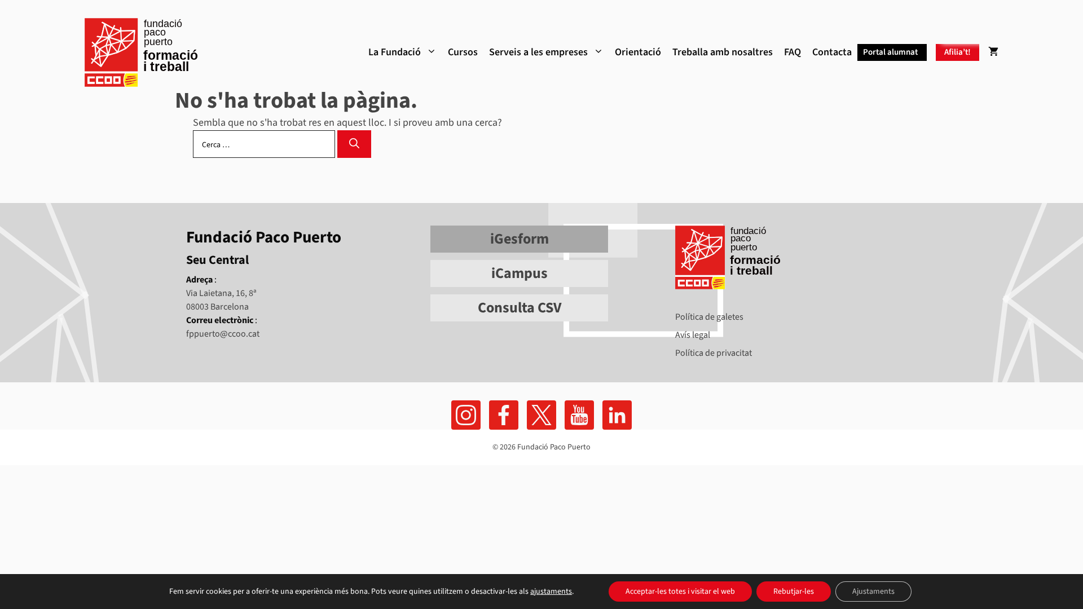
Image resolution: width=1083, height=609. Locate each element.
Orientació (638, 52)
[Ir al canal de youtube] (579, 415)
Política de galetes (709, 317)
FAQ (792, 52)
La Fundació (394, 52)
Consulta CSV (519, 307)
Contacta (832, 52)
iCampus (519, 273)
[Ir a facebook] (466, 415)
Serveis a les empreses (538, 52)
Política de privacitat (713, 353)
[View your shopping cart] (993, 52)
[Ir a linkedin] (617, 415)
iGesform (519, 238)
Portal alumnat (890, 52)
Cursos (463, 52)
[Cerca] (354, 144)
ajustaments (551, 591)
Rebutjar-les (793, 591)
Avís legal (692, 335)
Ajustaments (873, 591)
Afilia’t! (957, 52)
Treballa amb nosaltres (722, 52)
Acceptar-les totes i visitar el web (680, 591)
